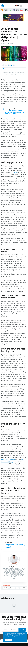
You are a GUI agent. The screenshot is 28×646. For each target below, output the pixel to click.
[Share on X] (6, 65)
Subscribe (22, 629)
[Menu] (25, 5)
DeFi (18, 587)
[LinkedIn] (14, 579)
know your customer (8, 460)
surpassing (14, 172)
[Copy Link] (14, 65)
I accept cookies (8, 639)
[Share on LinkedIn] (9, 65)
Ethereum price (18, 9)
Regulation (23, 587)
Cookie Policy (15, 636)
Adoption (6, 587)
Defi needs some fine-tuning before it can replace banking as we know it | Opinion (14, 112)
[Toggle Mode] (21, 6)
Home (4, 26)
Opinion (8, 26)
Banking (12, 587)
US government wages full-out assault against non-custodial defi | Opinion (15, 546)
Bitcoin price (6, 9)
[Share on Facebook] (3, 65)
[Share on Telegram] (11, 65)
